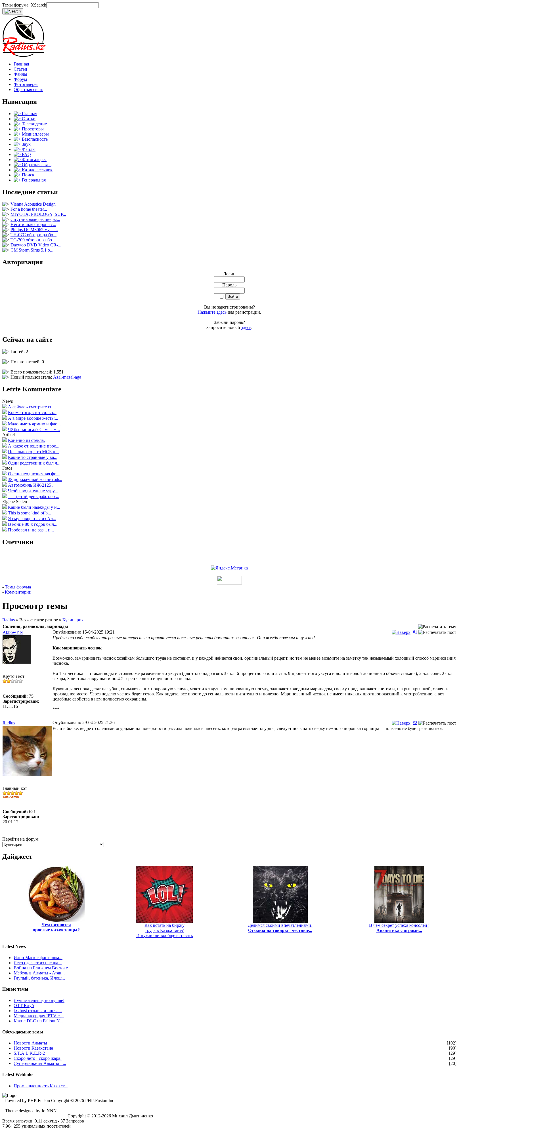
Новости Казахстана (33, 1048)
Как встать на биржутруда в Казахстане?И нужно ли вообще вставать (164, 930)
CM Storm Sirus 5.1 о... (32, 250)
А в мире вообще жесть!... (33, 418)
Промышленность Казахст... (41, 1085)
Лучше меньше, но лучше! (39, 1000)
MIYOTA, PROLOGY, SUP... (38, 214)
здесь (246, 327)
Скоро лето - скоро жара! (38, 1058)
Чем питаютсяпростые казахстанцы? (56, 927)
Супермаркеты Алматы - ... (40, 1063)
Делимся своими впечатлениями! (280, 928)
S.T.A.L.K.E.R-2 (29, 1053)
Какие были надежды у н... (34, 507)
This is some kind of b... (29, 512)
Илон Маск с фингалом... (38, 957)
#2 (415, 722)
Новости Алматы (30, 1043)
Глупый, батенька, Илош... (39, 978)
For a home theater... (29, 209)
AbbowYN (13, 632)
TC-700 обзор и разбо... (33, 239)
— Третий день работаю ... (33, 496)
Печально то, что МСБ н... (33, 451)
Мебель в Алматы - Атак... (39, 972)
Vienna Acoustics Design (33, 204)
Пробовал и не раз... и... (31, 529)
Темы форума (18, 587)
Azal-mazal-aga (67, 377)
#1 (415, 632)
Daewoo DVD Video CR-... (36, 244)
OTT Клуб (24, 1005)
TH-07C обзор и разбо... (33, 234)
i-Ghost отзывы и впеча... (38, 1010)
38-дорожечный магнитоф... (35, 479)
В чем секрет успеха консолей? (399, 928)
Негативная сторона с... (33, 224)
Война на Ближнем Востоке (41, 967)
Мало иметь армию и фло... (34, 423)
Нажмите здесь (212, 312)
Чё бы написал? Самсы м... (34, 429)
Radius (8, 619)
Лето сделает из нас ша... (38, 962)
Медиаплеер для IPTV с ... (39, 1015)
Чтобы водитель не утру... (33, 490)
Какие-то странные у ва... (32, 457)
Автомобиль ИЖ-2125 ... (32, 485)
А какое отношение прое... (33, 446)
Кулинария (72, 619)
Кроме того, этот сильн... (32, 412)
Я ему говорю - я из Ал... (32, 518)
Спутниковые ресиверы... (35, 219)
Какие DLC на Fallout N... (38, 1020)
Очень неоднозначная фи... (34, 473)
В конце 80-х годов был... (32, 524)
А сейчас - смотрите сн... (32, 406)
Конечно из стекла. (26, 440)
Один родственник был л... (34, 463)
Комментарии (18, 592)
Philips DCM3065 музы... (34, 229)
